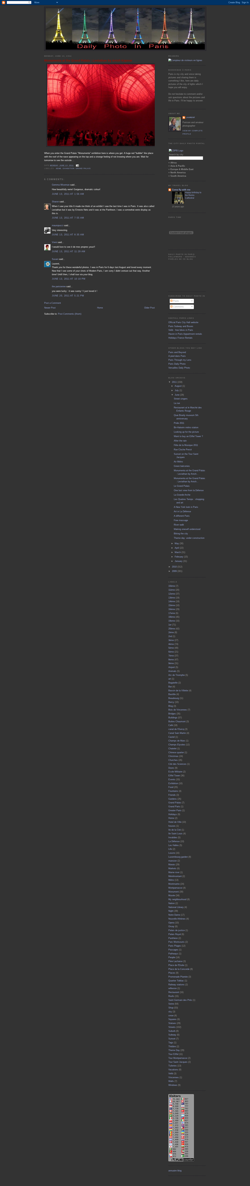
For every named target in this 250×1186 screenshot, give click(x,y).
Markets (172, 868)
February (179, 556)
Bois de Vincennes (177, 709)
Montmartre (174, 884)
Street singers (181, 398)
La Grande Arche (182, 495)
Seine (171, 1004)
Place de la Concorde (178, 969)
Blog (170, 706)
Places (171, 973)
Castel (171, 737)
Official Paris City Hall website (183, 322)
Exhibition (68, 168)
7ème (171, 655)
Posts (175, 301)
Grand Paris (174, 806)
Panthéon (173, 938)
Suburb (171, 1031)
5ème (171, 648)
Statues (172, 1023)
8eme (58, 168)
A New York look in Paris (186, 507)
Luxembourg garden (178, 857)
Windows (172, 1085)
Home (100, 307)
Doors (171, 768)
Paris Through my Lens (179, 360)
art (169, 679)
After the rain (180, 440)
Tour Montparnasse (177, 1058)
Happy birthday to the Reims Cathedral (193, 195)
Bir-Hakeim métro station (186, 427)
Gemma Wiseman (61, 184)
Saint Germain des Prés (180, 1000)
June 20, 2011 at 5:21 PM (68, 295)
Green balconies (182, 466)
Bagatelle (173, 682)
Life (170, 849)
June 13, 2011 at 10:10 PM (69, 279)
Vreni (54, 242)
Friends (172, 795)
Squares (172, 1019)
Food (170, 787)
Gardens (172, 799)
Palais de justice (176, 930)
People (171, 957)
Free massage (181, 520)
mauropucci (57, 225)
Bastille (172, 694)
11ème (171, 590)
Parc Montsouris (176, 942)
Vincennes (173, 1077)
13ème (171, 597)
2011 (174, 382)
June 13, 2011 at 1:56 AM (68, 194)
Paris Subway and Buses (180, 326)
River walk (179, 524)
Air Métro (178, 461)
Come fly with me (181, 189)
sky (170, 1011)
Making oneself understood (187, 529)
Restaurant (173, 992)
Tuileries (172, 1065)
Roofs (171, 996)
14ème (171, 601)
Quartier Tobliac (176, 980)
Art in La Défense (182, 511)
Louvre (171, 853)
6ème (171, 651)
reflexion (172, 988)
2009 (174, 571)
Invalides (172, 837)
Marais (171, 864)
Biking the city (181, 533)
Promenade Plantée (178, 976)
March (178, 552)
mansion (172, 860)
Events (171, 779)
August (178, 386)
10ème (171, 586)
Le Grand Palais (182, 486)
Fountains (173, 791)
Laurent (190, 117)
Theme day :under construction (189, 538)
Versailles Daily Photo (179, 367)
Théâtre (172, 1046)
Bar (170, 686)
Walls (171, 1081)
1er (169, 624)
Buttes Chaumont (177, 721)
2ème (171, 632)
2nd (170, 636)
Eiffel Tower (174, 775)
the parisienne (59, 286)
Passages (173, 949)
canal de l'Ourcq (176, 729)
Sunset (171, 1038)
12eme (171, 593)
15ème (171, 605)
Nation (171, 903)
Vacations (173, 1069)
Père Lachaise (175, 961)
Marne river (173, 872)
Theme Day (174, 1050)
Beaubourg (173, 698)
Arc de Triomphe (176, 675)
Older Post (149, 307)
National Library (176, 907)
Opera (171, 922)
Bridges (172, 713)
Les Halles (173, 845)
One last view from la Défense (189, 490)
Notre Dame (174, 915)
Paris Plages (174, 946)
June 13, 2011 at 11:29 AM (68, 251)
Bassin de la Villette (178, 690)
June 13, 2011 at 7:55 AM (68, 217)
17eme (171, 613)
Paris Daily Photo (177, 364)
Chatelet (172, 748)
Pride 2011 (179, 423)
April (177, 548)
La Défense (174, 841)
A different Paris (182, 516)
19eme (171, 621)
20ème (171, 628)
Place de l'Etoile (176, 965)
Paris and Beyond (177, 352)
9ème (171, 663)
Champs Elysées (176, 744)
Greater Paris (174, 810)
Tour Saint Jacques (177, 1062)
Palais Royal (174, 934)
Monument (173, 891)
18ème (171, 617)
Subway (172, 1034)
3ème (171, 640)
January (179, 561)
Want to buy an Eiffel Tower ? (188, 436)
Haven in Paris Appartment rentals (185, 334)
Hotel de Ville (174, 822)
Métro (171, 880)
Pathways (173, 953)
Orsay (171, 926)
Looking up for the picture (186, 432)
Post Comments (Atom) (69, 314)
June (177, 395)
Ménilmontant (175, 876)
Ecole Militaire (175, 771)
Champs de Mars (176, 740)
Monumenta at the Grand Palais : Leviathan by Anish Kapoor (88, 60)
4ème (171, 644)
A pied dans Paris (177, 356)
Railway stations (176, 984)
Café (170, 725)
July (177, 390)
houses (172, 826)
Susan (55, 259)
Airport (171, 667)
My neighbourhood (177, 899)
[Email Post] (77, 165)
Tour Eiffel (173, 1054)
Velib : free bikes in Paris (180, 330)
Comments (178, 306)
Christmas (173, 756)
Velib (170, 1073)
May (177, 543)
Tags (170, 1042)
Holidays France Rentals (180, 338)
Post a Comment (52, 303)
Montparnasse (175, 888)
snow (170, 1015)
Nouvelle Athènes (177, 918)
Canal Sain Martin (177, 733)
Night (170, 911)
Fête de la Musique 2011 (186, 445)
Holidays (172, 814)
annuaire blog (174, 1170)
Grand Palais (83, 168)
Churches (173, 760)
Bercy (171, 702)
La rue (177, 403)
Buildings (172, 717)
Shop (170, 1007)
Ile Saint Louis (175, 833)
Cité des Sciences (177, 764)
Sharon (55, 201)
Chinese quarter (176, 752)
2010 (174, 566)
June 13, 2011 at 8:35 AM (68, 234)
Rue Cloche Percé (183, 449)
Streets (172, 1027)
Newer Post (50, 307)
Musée (171, 895)
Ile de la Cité (174, 830)
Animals (172, 671)
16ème (171, 609)
